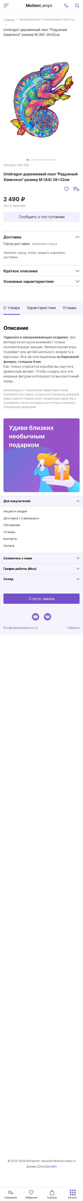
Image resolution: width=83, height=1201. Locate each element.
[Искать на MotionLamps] (77, 5)
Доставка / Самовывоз (21, 518)
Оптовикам (11, 525)
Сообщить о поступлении (42, 216)
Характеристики (41, 307)
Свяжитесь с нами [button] (17, 558)
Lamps (39, 5)
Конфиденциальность (20, 628)
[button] (66, 5)
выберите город (45, 244)
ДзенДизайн (47, 1166)
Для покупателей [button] (16, 501)
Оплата (8, 545)
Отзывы (70, 307)
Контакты (10, 538)
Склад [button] (8, 579)
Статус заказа (41, 598)
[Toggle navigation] (16, 6)
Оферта (73, 628)
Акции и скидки (15, 511)
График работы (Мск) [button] (19, 568)
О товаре (11, 307)
